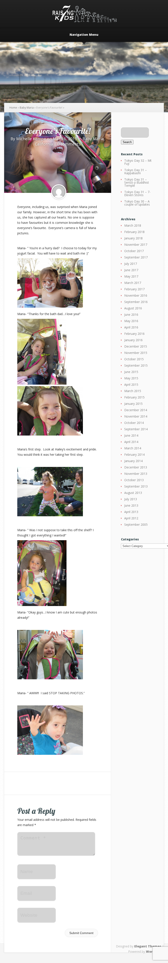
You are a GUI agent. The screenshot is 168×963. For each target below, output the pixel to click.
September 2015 (136, 365)
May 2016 (131, 321)
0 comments (69, 144)
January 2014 (133, 461)
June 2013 (131, 505)
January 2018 (133, 238)
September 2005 (136, 524)
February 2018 (134, 232)
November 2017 (135, 244)
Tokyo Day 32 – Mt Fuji (138, 162)
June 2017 (131, 270)
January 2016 (133, 340)
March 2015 (132, 391)
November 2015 (135, 353)
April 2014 (131, 442)
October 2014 (134, 423)
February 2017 (134, 289)
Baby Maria (27, 107)
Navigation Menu (84, 35)
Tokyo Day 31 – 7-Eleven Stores (137, 193)
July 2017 (130, 264)
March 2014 (132, 448)
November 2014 (135, 416)
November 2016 (135, 295)
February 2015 (134, 397)
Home (13, 107)
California (44, 144)
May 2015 (131, 378)
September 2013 (136, 486)
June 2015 (131, 372)
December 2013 (135, 467)
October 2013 (134, 480)
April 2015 (131, 384)
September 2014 (136, 429)
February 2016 (134, 334)
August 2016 (133, 308)
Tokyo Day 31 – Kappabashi (135, 171)
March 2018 (132, 225)
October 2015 (134, 359)
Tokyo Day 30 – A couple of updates (137, 202)
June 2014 (131, 435)
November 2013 (135, 474)
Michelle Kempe (31, 138)
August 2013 (133, 493)
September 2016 (136, 302)
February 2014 (134, 454)
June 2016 (131, 314)
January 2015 (133, 404)
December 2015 (135, 346)
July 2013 (130, 499)
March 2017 (132, 283)
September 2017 (136, 257)
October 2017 (134, 251)
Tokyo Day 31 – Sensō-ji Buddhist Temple (136, 182)
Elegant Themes (147, 946)
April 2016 (131, 327)
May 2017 (131, 276)
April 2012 (131, 518)
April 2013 (131, 512)
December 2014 (135, 410)
